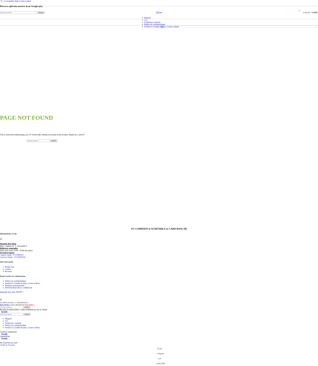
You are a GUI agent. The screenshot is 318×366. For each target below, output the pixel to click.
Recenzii (8, 271)
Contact (8, 269)
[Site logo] (159, 12)
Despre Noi (9, 267)
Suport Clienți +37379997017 (12, 255)
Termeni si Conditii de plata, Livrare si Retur (22, 283)
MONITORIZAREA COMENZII (18, 288)
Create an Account (7, 345)
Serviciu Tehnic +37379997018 (12, 257)
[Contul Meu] (289, 12)
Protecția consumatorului (14, 285)
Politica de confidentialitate (15, 281)
